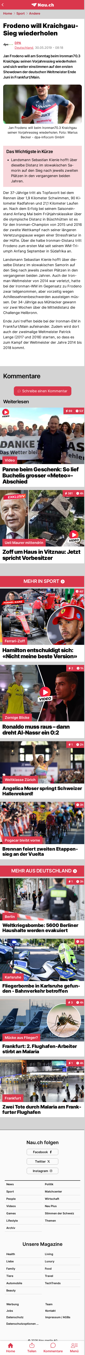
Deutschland (24, 48)
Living (49, 1254)
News (10, 1184)
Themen (50, 1220)
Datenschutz (15, 1317)
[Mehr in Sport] (42, 581)
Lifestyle (12, 1220)
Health (10, 1254)
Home (7, 13)
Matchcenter (53, 1191)
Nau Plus (51, 1206)
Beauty (11, 1290)
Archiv (10, 1227)
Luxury (49, 1261)
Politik (49, 1184)
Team (49, 1304)
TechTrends (53, 1283)
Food (48, 1268)
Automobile (14, 1283)
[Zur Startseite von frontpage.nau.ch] (42, 5)
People (11, 1198)
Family (10, 1268)
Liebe (10, 1261)
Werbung (12, 1304)
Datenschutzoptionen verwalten (23, 1323)
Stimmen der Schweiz (59, 1213)
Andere (34, 13)
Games (11, 1213)
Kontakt (50, 1310)
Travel (49, 1275)
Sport (20, 13)
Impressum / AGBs (57, 1317)
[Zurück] (2, 4)
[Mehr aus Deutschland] (42, 871)
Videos (11, 1206)
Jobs (9, 1310)
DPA (18, 43)
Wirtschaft (52, 1198)
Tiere (9, 1275)
